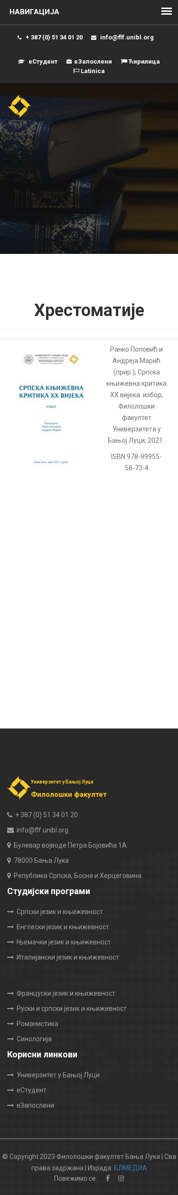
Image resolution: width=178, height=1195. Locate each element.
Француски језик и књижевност (66, 993)
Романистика (37, 1023)
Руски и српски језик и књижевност (72, 1008)
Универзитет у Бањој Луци (58, 1075)
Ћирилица (143, 61)
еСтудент (42, 61)
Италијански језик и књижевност (68, 957)
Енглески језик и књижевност (63, 927)
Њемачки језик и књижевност (64, 942)
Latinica (92, 71)
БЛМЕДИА (130, 1168)
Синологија (34, 1039)
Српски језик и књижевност (60, 911)
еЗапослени (93, 61)
